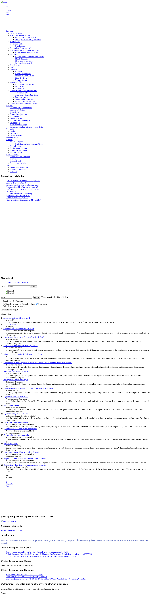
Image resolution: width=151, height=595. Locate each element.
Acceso (15, 541)
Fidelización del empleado (20, 157)
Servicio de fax (20, 86)
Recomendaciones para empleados (16, 435)
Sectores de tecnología (18, 125)
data (93, 540)
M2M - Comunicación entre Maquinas (24, 50)
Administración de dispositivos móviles (29, 57)
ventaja (64, 540)
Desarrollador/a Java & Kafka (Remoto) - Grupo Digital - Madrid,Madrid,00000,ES (37, 552)
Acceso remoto (16, 33)
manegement (126, 541)
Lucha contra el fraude (18, 148)
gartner (52, 540)
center (99, 540)
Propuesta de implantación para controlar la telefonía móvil (25, 459)
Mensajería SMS (21, 59)
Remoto (21, 541)
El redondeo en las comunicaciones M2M (18, 329)
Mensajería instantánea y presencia (28, 40)
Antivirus (18, 72)
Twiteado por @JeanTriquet (11, 530)
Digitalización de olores (19, 167)
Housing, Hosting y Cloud (25, 101)
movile (114, 541)
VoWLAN (27, 541)
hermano (142, 541)
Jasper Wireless (16, 135)
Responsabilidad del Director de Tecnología (26, 127)
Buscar (33, 287)
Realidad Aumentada (18, 169)
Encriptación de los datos (24, 76)
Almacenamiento (21, 93)
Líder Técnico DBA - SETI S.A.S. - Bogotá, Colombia (26, 577)
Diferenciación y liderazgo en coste (16, 371)
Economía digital (16, 44)
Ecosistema (14, 112)
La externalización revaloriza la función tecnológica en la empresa (28, 388)
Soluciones (10, 31)
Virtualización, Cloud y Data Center (23, 91)
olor (83, 541)
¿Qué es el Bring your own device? (17, 414)
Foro (7, 6)
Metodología (15, 123)
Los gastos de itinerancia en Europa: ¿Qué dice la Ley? (23, 337)
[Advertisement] (75, 23)
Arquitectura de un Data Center (26, 95)
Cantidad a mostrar (8, 310)
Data (79, 540)
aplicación (4, 543)
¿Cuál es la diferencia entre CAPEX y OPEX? (20, 346)
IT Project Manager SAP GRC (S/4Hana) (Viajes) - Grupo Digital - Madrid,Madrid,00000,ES (41, 556)
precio (3, 541)
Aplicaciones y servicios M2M (26, 52)
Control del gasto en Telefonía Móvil (28, 144)
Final (7, 486)
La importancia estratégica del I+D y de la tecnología (22, 354)
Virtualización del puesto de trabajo (23, 103)
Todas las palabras (12, 304)
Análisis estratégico (17, 110)
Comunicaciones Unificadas (20, 35)
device (119, 541)
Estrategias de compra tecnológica (15, 380)
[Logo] (4, 2)
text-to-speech (43, 541)
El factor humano (12, 155)
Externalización (16, 116)
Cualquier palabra (29, 304)
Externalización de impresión (21, 48)
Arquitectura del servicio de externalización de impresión (25, 465)
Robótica (13, 172)
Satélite (13, 67)
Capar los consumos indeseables (16, 422)
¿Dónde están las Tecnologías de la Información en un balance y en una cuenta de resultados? (37, 363)
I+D (7, 165)
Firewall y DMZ (21, 78)
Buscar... (4, 287)
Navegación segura (22, 80)
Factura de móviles (11, 444)
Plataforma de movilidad (24, 61)
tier (147, 540)
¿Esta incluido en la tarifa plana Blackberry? (20, 429)
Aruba (12, 131)
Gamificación (20, 46)
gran (136, 541)
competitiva (71, 541)
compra (34, 540)
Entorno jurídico (12, 138)
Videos (8, 14)
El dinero (9, 140)
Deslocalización (16, 118)
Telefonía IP (19, 89)
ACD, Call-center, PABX (24, 84)
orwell (133, 541)
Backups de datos (21, 97)
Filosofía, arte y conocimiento (21, 108)
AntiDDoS (8, 541)
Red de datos (15, 65)
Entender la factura (17, 146)
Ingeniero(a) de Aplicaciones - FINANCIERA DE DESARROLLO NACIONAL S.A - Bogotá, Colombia (46, 579)
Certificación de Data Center (25, 99)
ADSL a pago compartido (13, 405)
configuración (107, 541)
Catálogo (8, 10)
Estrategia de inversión (18, 114)
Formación (14, 159)
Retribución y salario (18, 163)
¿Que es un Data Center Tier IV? (16, 397)
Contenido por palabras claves (17, 282)
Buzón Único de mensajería (25, 37)
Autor (7, 12)
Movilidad (14, 54)
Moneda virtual (16, 152)
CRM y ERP (15, 42)
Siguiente (9, 484)
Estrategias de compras (18, 150)
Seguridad (14, 69)
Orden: (5, 306)
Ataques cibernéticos (23, 74)
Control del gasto (16, 142)
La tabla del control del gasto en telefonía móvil (21, 452)
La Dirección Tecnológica (20, 120)
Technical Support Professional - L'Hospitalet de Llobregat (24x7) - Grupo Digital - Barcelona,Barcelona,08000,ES (49, 554)
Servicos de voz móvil (23, 63)
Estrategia (9, 106)
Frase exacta (42, 304)
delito (58, 541)
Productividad (15, 161)
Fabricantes (10, 129)
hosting (87, 541)
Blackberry (14, 133)
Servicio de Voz (16, 82)
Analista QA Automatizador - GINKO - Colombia (24, 575)
